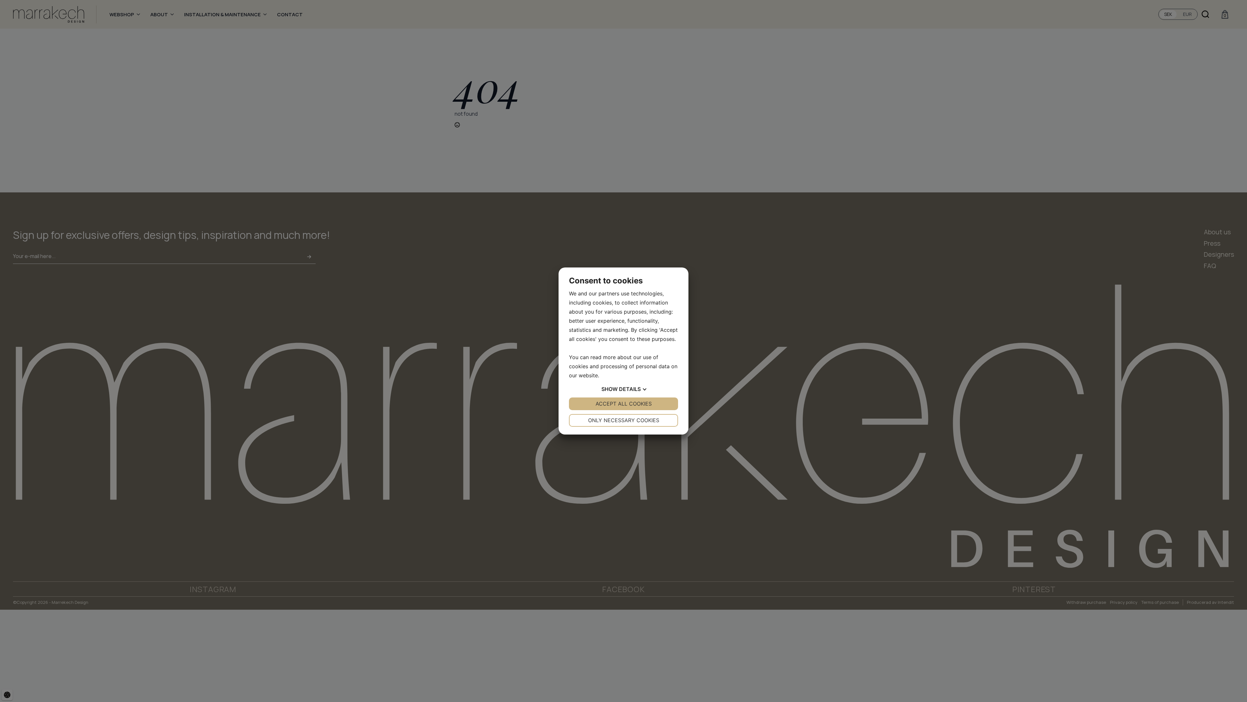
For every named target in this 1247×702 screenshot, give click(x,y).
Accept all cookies (624, 403)
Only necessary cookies (623, 420)
